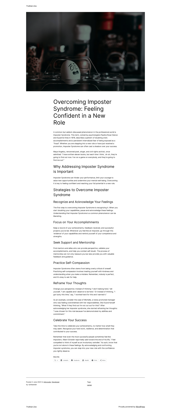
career (89, 385)
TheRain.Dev (31, 6)
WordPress (140, 407)
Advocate (47, 382)
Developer (55, 382)
